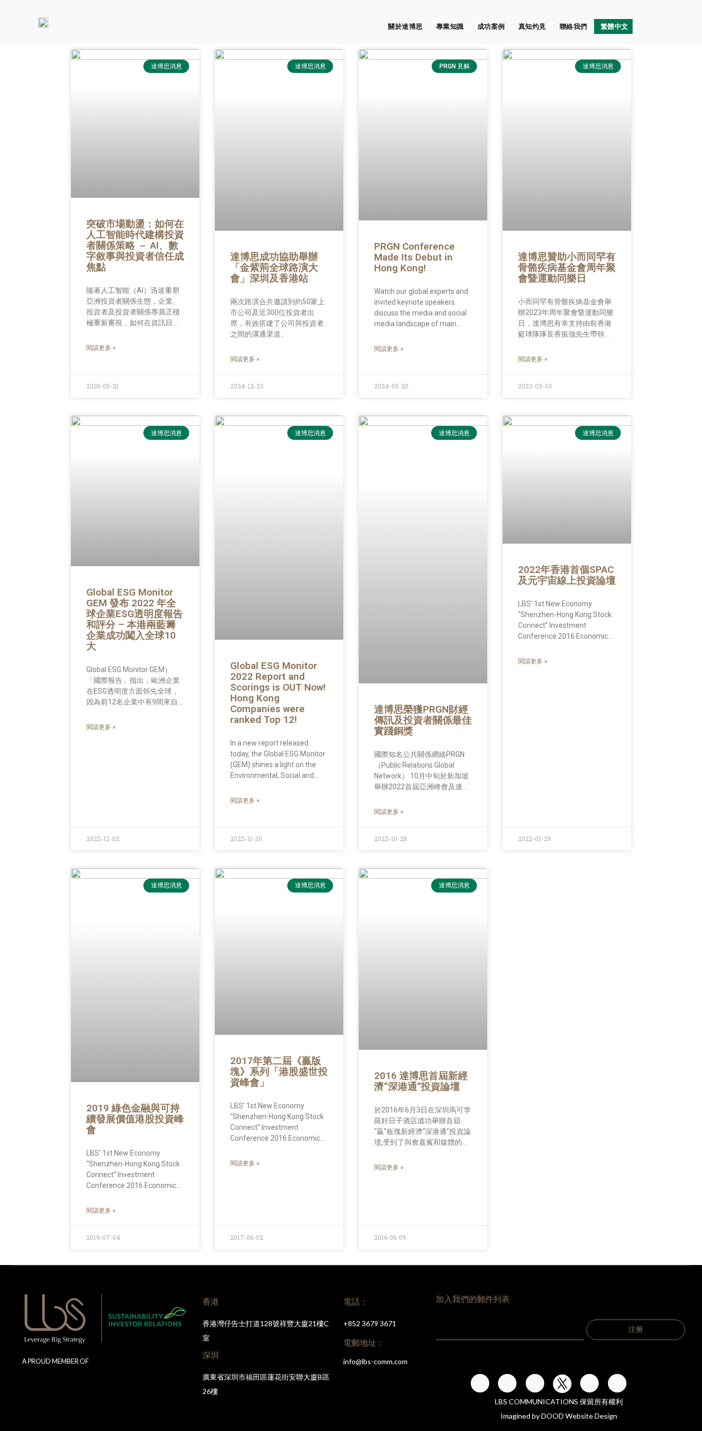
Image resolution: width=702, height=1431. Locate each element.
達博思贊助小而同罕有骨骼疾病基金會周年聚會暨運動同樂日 (567, 267)
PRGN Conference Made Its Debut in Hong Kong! (414, 257)
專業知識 (450, 26)
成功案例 (491, 26)
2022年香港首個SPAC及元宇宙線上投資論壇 (567, 575)
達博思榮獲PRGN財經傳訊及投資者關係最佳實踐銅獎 (423, 720)
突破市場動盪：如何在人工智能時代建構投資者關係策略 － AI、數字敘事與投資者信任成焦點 (135, 245)
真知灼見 (532, 26)
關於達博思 (405, 26)
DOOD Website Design (579, 1415)
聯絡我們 (573, 26)
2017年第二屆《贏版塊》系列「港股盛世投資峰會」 (279, 1071)
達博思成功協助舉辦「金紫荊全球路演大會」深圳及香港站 (274, 267)
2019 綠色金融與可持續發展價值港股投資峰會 (135, 1119)
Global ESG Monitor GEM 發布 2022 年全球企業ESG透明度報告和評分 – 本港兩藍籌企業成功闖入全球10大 (134, 619)
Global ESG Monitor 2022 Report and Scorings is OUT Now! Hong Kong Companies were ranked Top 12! (278, 693)
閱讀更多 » (101, 347)
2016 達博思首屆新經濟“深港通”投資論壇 (421, 1081)
